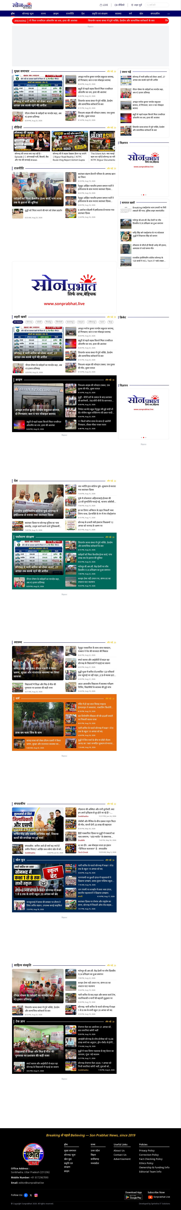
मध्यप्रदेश (95, 1163)
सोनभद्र (29, 322)
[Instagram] (36, 1195)
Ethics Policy (146, 1163)
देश (83, 13)
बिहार (93, 1155)
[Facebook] (26, 1195)
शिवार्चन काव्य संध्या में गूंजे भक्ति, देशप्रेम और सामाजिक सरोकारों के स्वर (86, 20)
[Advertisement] (90, 47)
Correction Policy (149, 1155)
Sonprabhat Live (162, 1197)
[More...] (168, 13)
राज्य (43, 13)
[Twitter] (31, 1195)
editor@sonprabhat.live (31, 1183)
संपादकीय (155, 13)
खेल (141, 13)
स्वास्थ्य (118, 13)
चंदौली (39, 322)
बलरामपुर (70, 322)
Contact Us (120, 1155)
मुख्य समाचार (70, 1150)
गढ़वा (102, 322)
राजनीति (70, 13)
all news (18, 322)
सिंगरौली (59, 322)
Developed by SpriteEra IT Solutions (154, 1204)
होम (13, 13)
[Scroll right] (114, 148)
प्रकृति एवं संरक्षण (99, 13)
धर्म (130, 13)
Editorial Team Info (150, 1171)
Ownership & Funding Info (154, 1167)
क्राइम (56, 13)
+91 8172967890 (39, 1177)
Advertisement (122, 1159)
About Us (119, 1150)
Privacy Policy (146, 1150)
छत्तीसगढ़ (95, 1159)
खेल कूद (68, 1159)
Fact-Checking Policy (150, 1159)
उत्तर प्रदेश (95, 1150)
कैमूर (110, 322)
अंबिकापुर (92, 322)
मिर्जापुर (49, 322)
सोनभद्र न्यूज (28, 13)
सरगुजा (81, 322)
